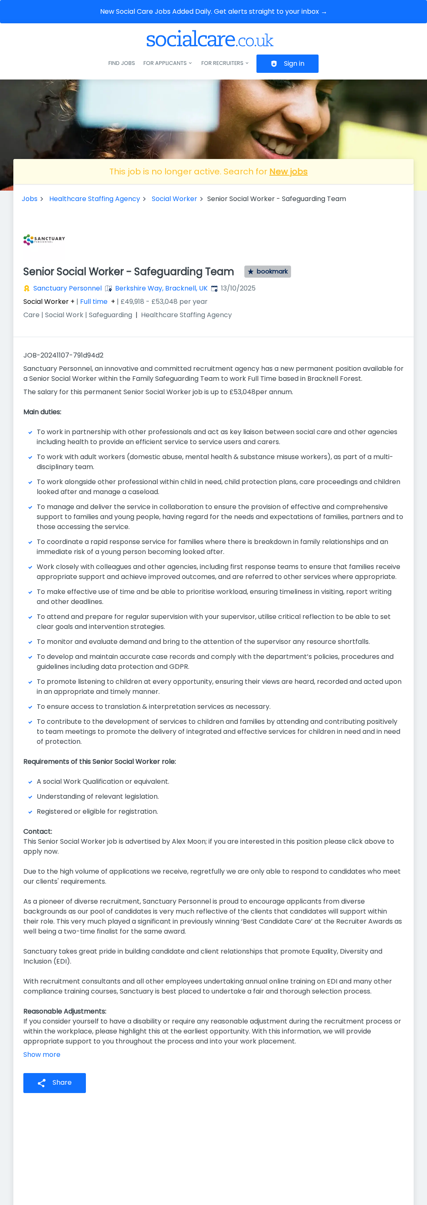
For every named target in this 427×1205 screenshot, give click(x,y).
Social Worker (174, 199)
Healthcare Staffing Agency (94, 199)
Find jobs (121, 63)
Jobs (30, 199)
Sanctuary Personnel (67, 288)
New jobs (288, 171)
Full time (94, 302)
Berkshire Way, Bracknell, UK (161, 288)
